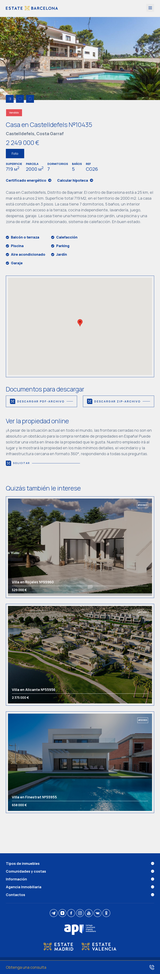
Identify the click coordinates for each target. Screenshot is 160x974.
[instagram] (80, 913)
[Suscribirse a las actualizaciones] (30, 99)
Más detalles (26, 547)
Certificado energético (26, 180)
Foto (15, 153)
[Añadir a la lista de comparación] (10, 99)
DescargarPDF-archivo (41, 401)
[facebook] (71, 913)
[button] (80, 323)
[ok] (106, 913)
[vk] (97, 913)
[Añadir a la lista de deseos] (20, 99)
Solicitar (21, 463)
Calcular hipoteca (72, 180)
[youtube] (89, 913)
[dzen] (62, 913)
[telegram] (54, 913)
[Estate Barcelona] (32, 8)
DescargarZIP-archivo (117, 401)
